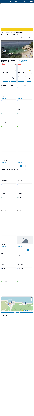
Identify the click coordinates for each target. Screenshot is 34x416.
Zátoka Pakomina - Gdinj (10, 73)
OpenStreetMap (27, 310)
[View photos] (12, 64)
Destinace (16, 1)
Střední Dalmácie (8, 32)
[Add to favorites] (15, 64)
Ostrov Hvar (13, 32)
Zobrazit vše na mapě (17, 312)
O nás (22, 1)
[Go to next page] (32, 166)
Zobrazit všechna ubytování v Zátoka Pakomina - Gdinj (25, 61)
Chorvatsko (2, 32)
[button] (10, 303)
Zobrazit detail (9, 81)
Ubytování (10, 1)
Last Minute (4, 1)
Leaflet (23, 310)
